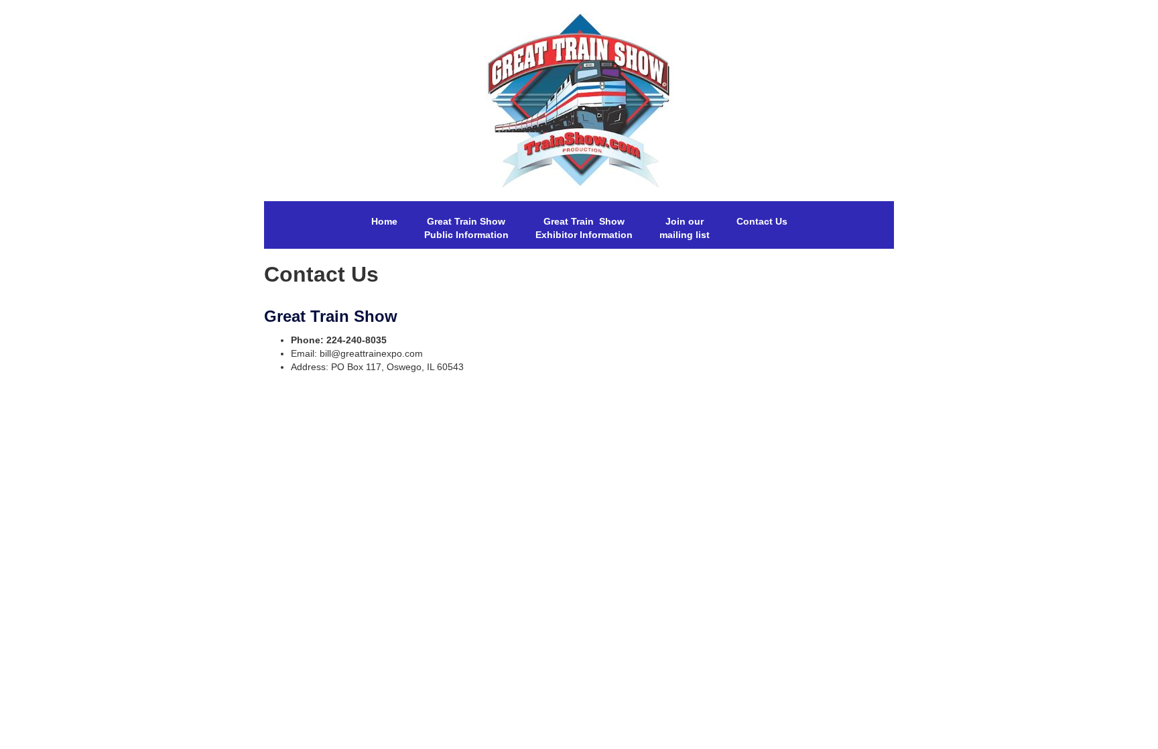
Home (384, 221)
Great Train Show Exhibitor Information (584, 228)
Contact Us (761, 221)
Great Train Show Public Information (466, 228)
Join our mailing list (684, 228)
